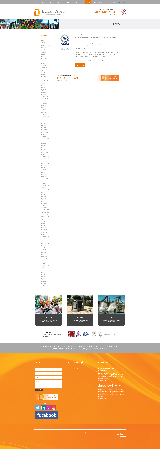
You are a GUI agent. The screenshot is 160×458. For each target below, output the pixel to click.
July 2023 (43, 85)
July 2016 (43, 247)
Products (58, 2)
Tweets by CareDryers (74, 369)
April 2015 (43, 281)
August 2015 (44, 272)
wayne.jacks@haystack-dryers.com (95, 349)
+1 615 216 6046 (78, 349)
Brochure (74, 2)
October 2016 (44, 241)
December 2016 (45, 236)
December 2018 (45, 183)
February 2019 (44, 178)
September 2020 (45, 141)
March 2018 (44, 203)
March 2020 (44, 150)
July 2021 (43, 123)
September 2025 (45, 45)
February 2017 (44, 232)
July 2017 (43, 221)
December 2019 (45, 156)
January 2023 (44, 98)
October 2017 (44, 214)
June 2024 (43, 74)
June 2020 (43, 143)
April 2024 (43, 78)
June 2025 (43, 52)
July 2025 (43, 50)
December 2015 (45, 263)
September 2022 (45, 105)
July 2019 (43, 167)
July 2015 (43, 274)
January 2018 (44, 207)
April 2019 (43, 174)
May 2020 (43, 145)
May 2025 (43, 54)
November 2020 (45, 139)
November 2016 (45, 238)
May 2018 (43, 199)
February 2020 (44, 152)
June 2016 (43, 250)
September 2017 (45, 216)
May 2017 (43, 225)
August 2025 (44, 47)
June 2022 (43, 110)
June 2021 (43, 125)
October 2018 (44, 187)
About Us (43, 2)
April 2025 (43, 56)
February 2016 (44, 259)
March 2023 (44, 94)
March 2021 (44, 130)
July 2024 (43, 72)
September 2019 (45, 163)
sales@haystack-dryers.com (112, 346)
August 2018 (44, 192)
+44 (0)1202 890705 (105, 12)
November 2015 (45, 265)
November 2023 (45, 83)
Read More (102, 381)
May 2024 (43, 76)
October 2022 (44, 103)
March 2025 (44, 58)
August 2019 (44, 165)
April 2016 (43, 254)
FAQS (94, 2)
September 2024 (45, 67)
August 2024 (44, 70)
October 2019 (44, 161)
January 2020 (44, 154)
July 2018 (43, 194)
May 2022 (43, 112)
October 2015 (44, 267)
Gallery (82, 2)
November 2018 (45, 185)
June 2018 (43, 196)
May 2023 (43, 90)
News (88, 2)
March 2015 (44, 283)
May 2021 (43, 127)
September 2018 (45, 190)
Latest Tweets (73, 362)
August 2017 (44, 219)
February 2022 (44, 114)
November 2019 (45, 158)
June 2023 (43, 87)
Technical (66, 2)
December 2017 (45, 210)
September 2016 (45, 243)
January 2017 (44, 234)
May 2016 (43, 252)
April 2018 (43, 201)
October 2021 (44, 118)
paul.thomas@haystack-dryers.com (89, 346)
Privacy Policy (123, 436)
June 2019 (43, 170)
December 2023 (45, 81)
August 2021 (44, 121)
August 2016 (44, 245)
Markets (50, 2)
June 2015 (43, 276)
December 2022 (45, 101)
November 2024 (45, 65)
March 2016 (44, 256)
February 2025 (44, 61)
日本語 (100, 2)
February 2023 (44, 96)
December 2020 (45, 136)
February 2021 (44, 132)
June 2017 (43, 223)
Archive (43, 40)
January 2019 (44, 181)
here (115, 14)
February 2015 (44, 285)
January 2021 (44, 134)
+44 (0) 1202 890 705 (69, 346)
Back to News (80, 65)
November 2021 (45, 116)
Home (36, 2)
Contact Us (111, 2)
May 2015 (43, 279)
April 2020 (43, 147)
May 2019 (43, 172)
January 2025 (44, 63)
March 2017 (44, 230)
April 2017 (43, 227)
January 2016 (44, 261)
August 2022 (44, 107)
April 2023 (43, 92)
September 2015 (45, 270)
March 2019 (44, 176)
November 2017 (45, 212)
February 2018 (44, 205)
